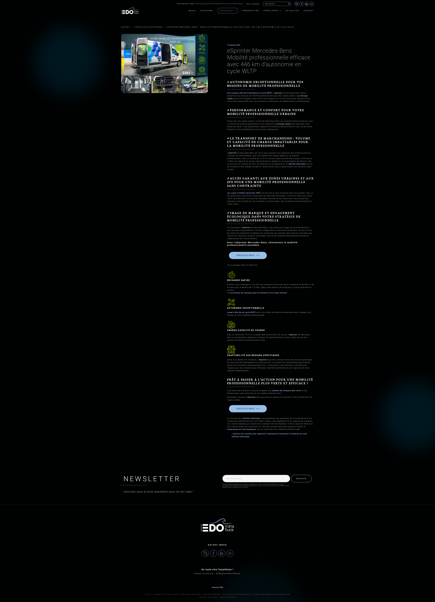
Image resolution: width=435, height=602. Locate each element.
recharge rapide (283, 124)
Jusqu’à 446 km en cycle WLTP (241, 312)
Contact (309, 10)
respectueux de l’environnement (241, 429)
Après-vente (271, 10)
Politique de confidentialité (237, 594)
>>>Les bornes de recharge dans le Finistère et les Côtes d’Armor (257, 293)
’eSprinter (251, 397)
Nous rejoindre (253, 4)
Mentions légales (211, 594)
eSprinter (278, 93)
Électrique (226, 10)
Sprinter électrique (297, 164)
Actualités (292, 10)
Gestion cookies (228, 597)
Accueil (126, 27)
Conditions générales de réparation (272, 594)
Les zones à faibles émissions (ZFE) (243, 193)
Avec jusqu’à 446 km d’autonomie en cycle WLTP (249, 93)
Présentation (251, 10)
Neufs (192, 10)
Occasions (206, 10)
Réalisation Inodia (208, 597)
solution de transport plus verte (286, 391)
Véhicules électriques (149, 27)
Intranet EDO (217, 587)
